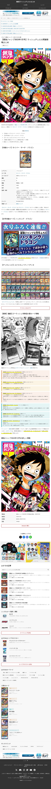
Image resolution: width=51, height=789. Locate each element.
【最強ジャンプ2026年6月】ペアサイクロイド (20, 595)
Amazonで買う (25, 525)
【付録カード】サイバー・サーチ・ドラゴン (14, 133)
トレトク (11, 626)
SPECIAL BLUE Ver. (24, 677)
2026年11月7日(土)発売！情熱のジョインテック (12, 33)
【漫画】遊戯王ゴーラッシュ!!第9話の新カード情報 (16, 139)
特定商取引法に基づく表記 (30, 765)
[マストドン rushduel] (27, 770)
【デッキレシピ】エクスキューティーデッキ (14, 137)
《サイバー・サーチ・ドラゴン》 (20, 127)
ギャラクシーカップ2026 (7, 21)
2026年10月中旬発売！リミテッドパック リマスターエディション (16, 31)
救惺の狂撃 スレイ (13, 722)
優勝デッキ (25, 672)
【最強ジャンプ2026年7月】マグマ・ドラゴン (20, 588)
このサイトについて (8, 765)
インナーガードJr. (13, 648)
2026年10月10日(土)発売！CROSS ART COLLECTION (13, 28)
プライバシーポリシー (18, 765)
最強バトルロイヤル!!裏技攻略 (8, 675)
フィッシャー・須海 (27, 368)
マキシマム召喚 (32, 675)
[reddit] (35, 770)
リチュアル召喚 (5, 677)
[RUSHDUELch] (31, 770)
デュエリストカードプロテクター (17, 640)
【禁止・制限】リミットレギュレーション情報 (11, 672)
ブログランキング (40, 746)
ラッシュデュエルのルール (21, 675)
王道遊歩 (41, 258)
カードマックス (13, 620)
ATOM (46, 765)
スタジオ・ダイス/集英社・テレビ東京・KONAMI (33, 773)
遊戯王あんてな (5, 746)
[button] (27, 131)
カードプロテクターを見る (25, 664)
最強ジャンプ (9, 37)
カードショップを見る (25, 633)
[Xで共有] (20, 537)
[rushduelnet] (24, 770)
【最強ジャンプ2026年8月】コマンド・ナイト (20, 580)
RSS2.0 (25, 766)
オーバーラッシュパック (8, 302)
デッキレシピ (8, 8)
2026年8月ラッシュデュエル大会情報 (10, 23)
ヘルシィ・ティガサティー (15, 732)
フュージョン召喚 (41, 675)
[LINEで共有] (30, 537)
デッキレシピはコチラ (25, 308)
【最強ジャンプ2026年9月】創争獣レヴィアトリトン (21, 573)
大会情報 (25, 5)
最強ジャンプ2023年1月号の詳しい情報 (13, 142)
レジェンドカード (14, 677)
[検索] (48, 569)
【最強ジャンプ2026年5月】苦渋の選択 (18, 602)
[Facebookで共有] (24, 537)
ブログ (8, 5)
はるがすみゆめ (14, 746)
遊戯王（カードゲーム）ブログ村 (9, 749)
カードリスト (25, 8)
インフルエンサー (42, 8)
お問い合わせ (40, 765)
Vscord (41, 777)
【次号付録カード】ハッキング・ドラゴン (14, 135)
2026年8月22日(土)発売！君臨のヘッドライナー (12, 26)
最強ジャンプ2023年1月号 (21, 125)
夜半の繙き (12, 711)
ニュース (42, 5)
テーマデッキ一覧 (33, 672)
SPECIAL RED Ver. (34, 677)
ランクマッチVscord (24, 746)
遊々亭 (11, 614)
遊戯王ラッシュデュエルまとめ (25, 1)
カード (10, 577)
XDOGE (32, 746)
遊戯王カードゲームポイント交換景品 (9, 680)
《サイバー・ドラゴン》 (24, 207)
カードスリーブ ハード (14, 656)
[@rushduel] (16, 770)
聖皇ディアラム (13, 701)
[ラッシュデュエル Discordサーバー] (20, 770)
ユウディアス (18, 368)
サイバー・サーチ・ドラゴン (23, 173)
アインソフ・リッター (14, 690)
